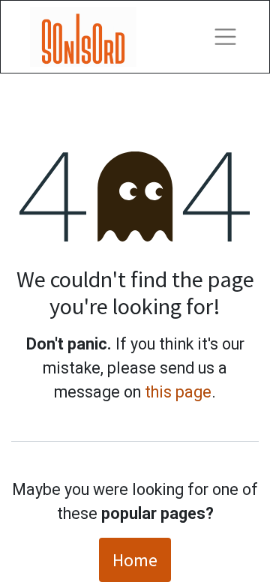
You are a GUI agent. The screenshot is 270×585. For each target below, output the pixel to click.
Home (135, 560)
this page (178, 391)
